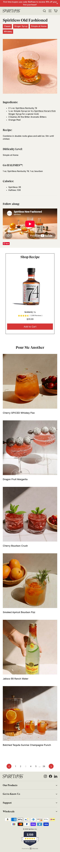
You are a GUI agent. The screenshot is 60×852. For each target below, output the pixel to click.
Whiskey (8, 32)
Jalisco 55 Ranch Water (15, 679)
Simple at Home (39, 26)
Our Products (10, 785)
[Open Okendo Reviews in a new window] (30, 848)
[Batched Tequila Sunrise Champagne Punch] (30, 713)
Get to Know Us (11, 794)
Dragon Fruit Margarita (15, 479)
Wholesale (9, 811)
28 (44, 766)
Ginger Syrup (20, 26)
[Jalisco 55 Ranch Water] (30, 647)
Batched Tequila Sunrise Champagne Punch (27, 745)
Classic (7, 26)
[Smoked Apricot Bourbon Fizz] (30, 580)
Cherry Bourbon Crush (15, 546)
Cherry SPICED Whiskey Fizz (19, 413)
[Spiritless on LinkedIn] (55, 776)
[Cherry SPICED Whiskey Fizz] (30, 381)
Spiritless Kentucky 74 (26, 108)
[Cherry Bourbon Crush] (30, 514)
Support (7, 802)
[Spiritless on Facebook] (50, 776)
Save (7, 243)
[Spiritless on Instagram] (45, 776)
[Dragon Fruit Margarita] (30, 447)
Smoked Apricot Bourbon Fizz (19, 612)
